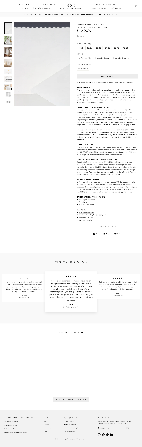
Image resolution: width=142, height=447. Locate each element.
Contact (46, 424)
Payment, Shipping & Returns (74, 428)
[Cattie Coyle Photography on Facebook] (103, 434)
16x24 (89, 48)
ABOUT (30, 4)
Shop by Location (97, 24)
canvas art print (87, 204)
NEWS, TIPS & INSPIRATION (36, 8)
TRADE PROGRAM (99, 8)
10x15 (81, 48)
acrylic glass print (88, 199)
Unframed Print (85, 58)
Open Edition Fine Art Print (93, 27)
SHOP (20, 4)
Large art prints (85, 220)
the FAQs (96, 154)
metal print (85, 202)
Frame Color (84, 64)
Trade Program (49, 428)
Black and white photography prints (93, 215)
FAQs (97, 4)
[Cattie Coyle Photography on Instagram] (99, 434)
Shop (45, 431)
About (46, 418)
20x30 (98, 48)
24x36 (107, 48)
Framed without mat (121, 58)
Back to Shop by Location (72, 399)
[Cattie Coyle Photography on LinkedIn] (111, 434)
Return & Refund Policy (72, 418)
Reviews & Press (69, 431)
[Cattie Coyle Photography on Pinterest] (107, 434)
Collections (86, 24)
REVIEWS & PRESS (46, 4)
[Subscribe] (128, 428)
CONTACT (116, 8)
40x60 (125, 48)
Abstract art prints (86, 212)
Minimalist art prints (87, 217)
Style (80, 54)
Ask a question (107, 227)
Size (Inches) (84, 44)
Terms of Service (70, 424)
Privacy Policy (69, 421)
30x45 (116, 48)
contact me (109, 192)
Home (79, 24)
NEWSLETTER (110, 4)
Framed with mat (102, 58)
